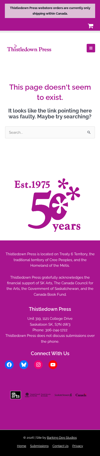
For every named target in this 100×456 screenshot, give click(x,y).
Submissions (39, 446)
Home (21, 446)
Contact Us (60, 446)
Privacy (77, 446)
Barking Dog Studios (62, 437)
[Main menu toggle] (91, 48)
